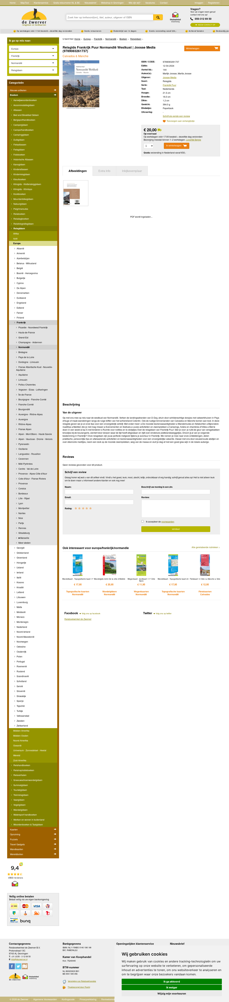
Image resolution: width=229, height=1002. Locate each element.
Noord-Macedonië (25, 636)
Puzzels (14, 839)
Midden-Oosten (20, 735)
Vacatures (150, 2)
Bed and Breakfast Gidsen (26, 114)
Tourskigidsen (20, 789)
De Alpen (21, 287)
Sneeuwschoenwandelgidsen (27, 780)
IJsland (20, 567)
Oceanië (17, 745)
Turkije (19, 710)
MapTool (25, 2)
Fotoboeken (19, 154)
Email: (68, 497)
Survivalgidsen (20, 785)
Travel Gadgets (17, 844)
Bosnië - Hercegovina (27, 273)
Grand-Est (23, 337)
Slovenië (20, 690)
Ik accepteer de (160, 521)
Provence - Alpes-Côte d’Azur (32, 473)
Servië (19, 686)
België (19, 268)
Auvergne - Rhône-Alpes (30, 414)
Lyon (20, 503)
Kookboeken (19, 193)
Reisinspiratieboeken (23, 770)
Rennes (22, 527)
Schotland (21, 681)
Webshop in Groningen (112, 2)
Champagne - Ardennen (30, 342)
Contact (163, 2)
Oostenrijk (21, 651)
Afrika (16, 233)
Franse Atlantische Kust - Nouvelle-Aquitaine (34, 368)
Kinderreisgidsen (21, 174)
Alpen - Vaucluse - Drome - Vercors (35, 438)
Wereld (16, 755)
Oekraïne (21, 646)
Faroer (19, 312)
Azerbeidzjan (23, 258)
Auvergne (23, 419)
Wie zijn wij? (134, 2)
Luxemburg (22, 602)
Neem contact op (206, 25)
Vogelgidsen (19, 804)
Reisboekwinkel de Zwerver (77, 618)
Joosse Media (169, 77)
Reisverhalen (19, 774)
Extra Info (104, 171)
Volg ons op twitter (164, 613)
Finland (20, 317)
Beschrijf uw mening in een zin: (157, 486)
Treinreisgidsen (20, 794)
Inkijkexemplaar (132, 171)
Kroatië (20, 587)
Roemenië (21, 666)
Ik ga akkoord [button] (172, 981)
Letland (20, 592)
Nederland (21, 626)
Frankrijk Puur (169, 85)
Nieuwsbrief (90, 2)
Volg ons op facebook (91, 613)
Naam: (68, 486)
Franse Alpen (24, 429)
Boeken (14, 95)
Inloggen (199, 2)
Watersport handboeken (25, 814)
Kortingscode (68, 999)
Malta (19, 606)
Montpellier (23, 508)
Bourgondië (24, 409)
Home (13, 2)
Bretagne (22, 352)
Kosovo (20, 582)
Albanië (20, 248)
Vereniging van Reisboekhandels (82, 981)
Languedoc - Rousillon (29, 453)
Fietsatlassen (19, 144)
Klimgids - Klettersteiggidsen (27, 184)
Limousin (22, 379)
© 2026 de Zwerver (19, 999)
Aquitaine (23, 374)
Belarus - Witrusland (26, 263)
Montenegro (22, 621)
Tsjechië (20, 705)
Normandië (24, 347)
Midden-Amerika (21, 730)
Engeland (21, 302)
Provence (23, 483)
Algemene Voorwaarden (45, 999)
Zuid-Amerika (19, 760)
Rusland (20, 671)
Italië (18, 577)
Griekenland (22, 552)
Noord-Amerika (20, 740)
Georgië (20, 547)
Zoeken (158, 17)
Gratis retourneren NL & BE (66, 2)
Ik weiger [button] (171, 987)
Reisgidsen (19, 228)
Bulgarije (20, 277)
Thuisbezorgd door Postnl (79, 987)
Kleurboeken (19, 179)
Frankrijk (21, 322)
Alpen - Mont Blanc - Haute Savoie (35, 433)
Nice (20, 517)
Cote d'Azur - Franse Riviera (32, 478)
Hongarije (21, 562)
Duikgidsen (19, 139)
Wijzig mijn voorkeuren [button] (171, 993)
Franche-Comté (26, 404)
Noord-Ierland (23, 631)
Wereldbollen (16, 854)
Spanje (20, 700)
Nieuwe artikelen (18, 90)
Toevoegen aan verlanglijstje (181, 121)
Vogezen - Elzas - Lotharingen (33, 389)
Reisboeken (19, 213)
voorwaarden (167, 521)
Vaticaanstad (22, 715)
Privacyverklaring (88, 999)
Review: (145, 497)
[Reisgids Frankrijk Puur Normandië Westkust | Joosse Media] (81, 84)
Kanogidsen (19, 164)
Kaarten (14, 829)
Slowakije (21, 695)
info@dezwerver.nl (19, 959)
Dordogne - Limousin (28, 361)
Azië (15, 238)
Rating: (68, 508)
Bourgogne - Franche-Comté (32, 399)
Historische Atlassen (23, 159)
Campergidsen (20, 124)
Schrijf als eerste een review (176, 116)
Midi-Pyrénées (25, 463)
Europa (17, 243)
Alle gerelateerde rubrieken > (206, 547)
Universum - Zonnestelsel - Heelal (29, 750)
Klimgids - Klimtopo (22, 189)
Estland (20, 307)
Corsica (22, 488)
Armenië (20, 253)
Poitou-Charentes (27, 384)
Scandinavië (22, 676)
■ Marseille (23, 537)
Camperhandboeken (23, 129)
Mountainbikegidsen (23, 198)
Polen (19, 656)
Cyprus (20, 282)
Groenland (21, 557)
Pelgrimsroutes (20, 208)
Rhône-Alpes (24, 424)
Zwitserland (22, 725)
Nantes (21, 513)
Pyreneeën (23, 443)
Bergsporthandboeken (24, 119)
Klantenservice (41, 2)
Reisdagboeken (21, 218)
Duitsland (21, 297)
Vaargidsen (19, 799)
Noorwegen (22, 641)
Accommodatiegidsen (24, 105)
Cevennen (23, 458)
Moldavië (21, 611)
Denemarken (22, 292)
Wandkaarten (16, 849)
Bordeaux (23, 493)
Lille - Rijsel (24, 498)
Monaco (20, 616)
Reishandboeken (21, 765)
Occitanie (23, 448)
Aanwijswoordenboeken (25, 100)
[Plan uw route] (25, 966)
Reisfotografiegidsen (23, 223)
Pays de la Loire (26, 357)
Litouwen (21, 597)
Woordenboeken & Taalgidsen (28, 824)
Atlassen (17, 109)
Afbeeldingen (78, 171)
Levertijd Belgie (193, 139)
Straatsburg (24, 532)
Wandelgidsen (20, 809)
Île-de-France (24, 394)
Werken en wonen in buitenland (28, 819)
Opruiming (15, 834)
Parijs (21, 522)
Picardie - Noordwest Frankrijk (33, 327)
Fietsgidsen (19, 149)
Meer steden (24, 542)
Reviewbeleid (108, 999)
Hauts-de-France (26, 332)
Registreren (214, 2)
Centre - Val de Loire (28, 468)
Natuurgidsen (20, 203)
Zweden (20, 720)
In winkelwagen (173, 145)
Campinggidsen (21, 134)
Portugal (20, 661)
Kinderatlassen (20, 169)
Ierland (19, 572)
